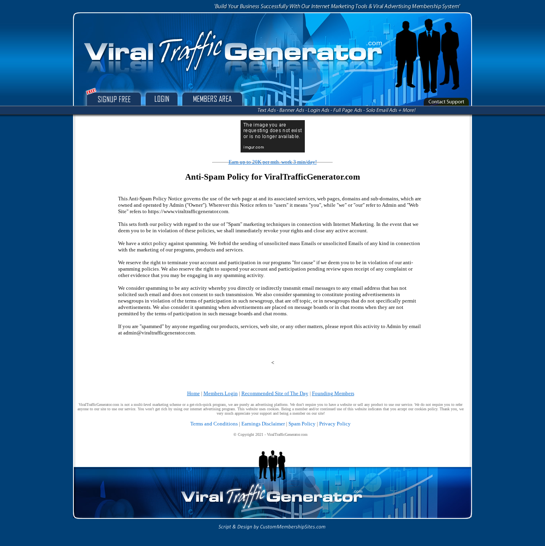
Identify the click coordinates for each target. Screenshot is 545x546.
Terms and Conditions (214, 424)
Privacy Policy (335, 424)
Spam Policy (302, 424)
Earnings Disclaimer (263, 424)
